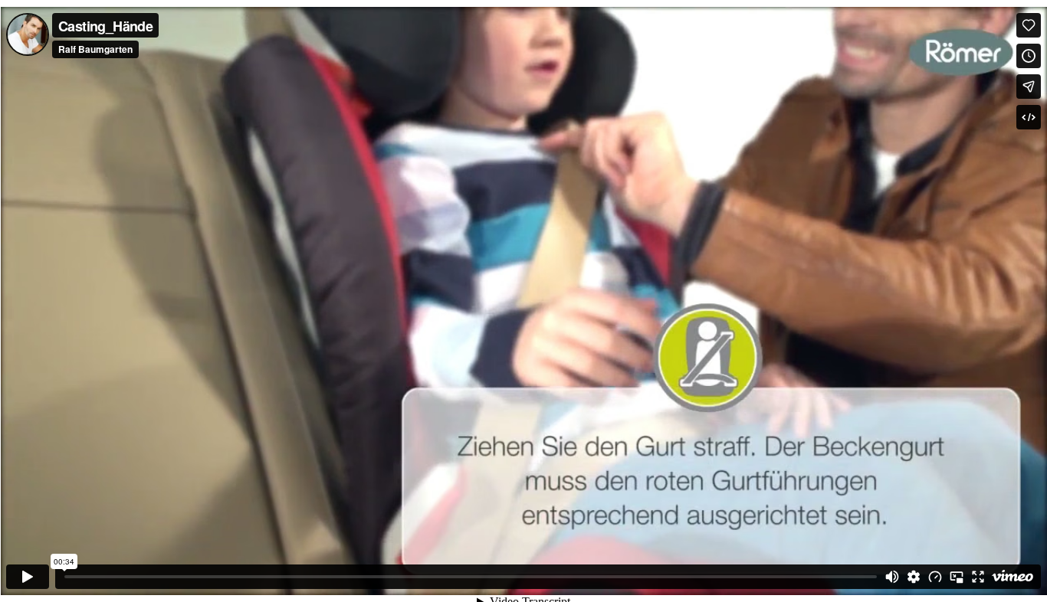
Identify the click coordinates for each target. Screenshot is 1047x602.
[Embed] (1028, 117)
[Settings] (913, 577)
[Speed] (935, 577)
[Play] (27, 576)
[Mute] (892, 577)
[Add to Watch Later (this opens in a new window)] (1028, 56)
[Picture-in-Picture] (956, 577)
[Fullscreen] (978, 577)
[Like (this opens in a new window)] (1028, 25)
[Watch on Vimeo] (1012, 577)
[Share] (1028, 86)
